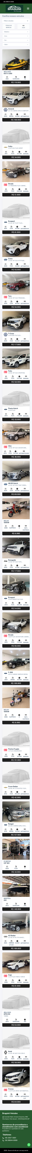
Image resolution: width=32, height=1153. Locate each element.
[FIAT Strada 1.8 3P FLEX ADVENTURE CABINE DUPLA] (16, 622)
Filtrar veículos (8, 21)
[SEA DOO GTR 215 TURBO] (16, 1000)
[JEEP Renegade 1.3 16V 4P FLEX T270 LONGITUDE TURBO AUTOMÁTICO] (16, 548)
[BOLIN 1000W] (16, 508)
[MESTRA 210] (16, 886)
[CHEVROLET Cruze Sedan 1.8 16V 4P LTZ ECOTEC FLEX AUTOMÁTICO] (16, 774)
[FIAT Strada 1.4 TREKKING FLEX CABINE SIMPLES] (16, 171)
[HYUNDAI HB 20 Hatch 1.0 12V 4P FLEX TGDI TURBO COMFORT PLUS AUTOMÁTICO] (16, 471)
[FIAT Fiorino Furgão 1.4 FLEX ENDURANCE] (16, 736)
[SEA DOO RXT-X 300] (16, 59)
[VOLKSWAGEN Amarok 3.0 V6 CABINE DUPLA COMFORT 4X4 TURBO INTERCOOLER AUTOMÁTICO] (16, 96)
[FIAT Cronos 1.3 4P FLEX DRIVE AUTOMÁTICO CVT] (16, 1076)
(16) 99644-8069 (8, 1)
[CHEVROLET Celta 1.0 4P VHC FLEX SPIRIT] (16, 134)
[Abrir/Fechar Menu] (28, 8)
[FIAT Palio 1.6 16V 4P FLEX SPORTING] (16, 358)
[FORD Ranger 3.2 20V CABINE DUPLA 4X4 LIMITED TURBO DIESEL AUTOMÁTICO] (16, 811)
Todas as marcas (9, 26)
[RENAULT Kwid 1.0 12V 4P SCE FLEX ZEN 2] (16, 1039)
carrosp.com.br (23, 1150)
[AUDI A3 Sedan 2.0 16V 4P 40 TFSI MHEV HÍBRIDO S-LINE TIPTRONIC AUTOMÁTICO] (16, 923)
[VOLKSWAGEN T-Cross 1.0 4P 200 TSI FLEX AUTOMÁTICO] (16, 321)
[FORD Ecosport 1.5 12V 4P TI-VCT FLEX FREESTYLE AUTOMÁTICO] (16, 209)
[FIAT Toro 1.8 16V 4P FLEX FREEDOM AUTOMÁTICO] (16, 284)
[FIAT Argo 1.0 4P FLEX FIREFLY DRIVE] (16, 962)
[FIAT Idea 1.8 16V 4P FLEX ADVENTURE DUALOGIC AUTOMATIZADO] (16, 433)
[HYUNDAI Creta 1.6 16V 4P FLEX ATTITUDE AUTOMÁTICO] (16, 246)
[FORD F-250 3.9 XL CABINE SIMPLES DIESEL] (16, 660)
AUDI (23, 27)
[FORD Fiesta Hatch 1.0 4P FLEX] (16, 396)
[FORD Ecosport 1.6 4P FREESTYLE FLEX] (16, 585)
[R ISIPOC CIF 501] (16, 849)
